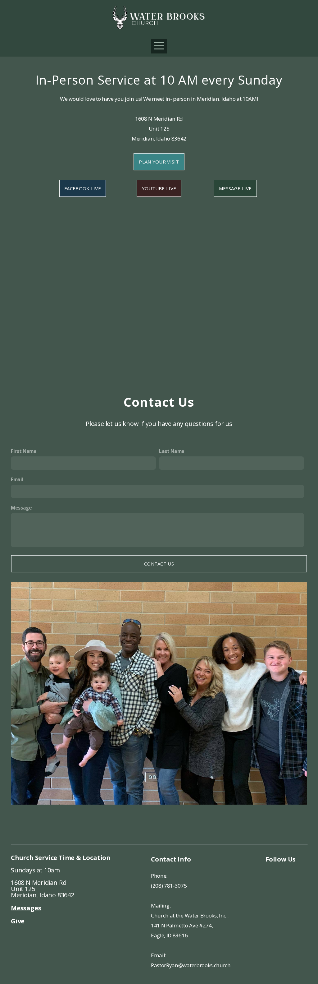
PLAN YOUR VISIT (159, 162)
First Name (24, 451)
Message (21, 508)
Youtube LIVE (159, 188)
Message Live (235, 188)
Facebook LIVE (82, 188)
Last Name (171, 451)
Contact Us (159, 564)
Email (17, 479)
